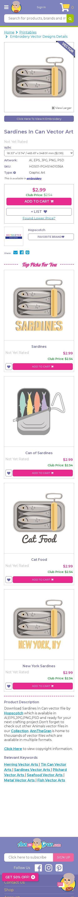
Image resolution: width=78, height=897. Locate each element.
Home (9, 32)
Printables (27, 32)
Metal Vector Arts (20, 780)
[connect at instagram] (48, 870)
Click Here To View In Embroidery (39, 118)
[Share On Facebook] (22, 253)
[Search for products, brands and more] (70, 18)
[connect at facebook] (38, 870)
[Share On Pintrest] (27, 253)
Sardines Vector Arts (32, 770)
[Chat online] (66, 883)
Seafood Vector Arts (45, 775)
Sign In (41, 7)
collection (19, 731)
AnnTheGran (40, 731)
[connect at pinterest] (59, 870)
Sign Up (63, 857)
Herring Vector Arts (21, 764)
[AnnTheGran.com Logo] (16, 7)
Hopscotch (13, 713)
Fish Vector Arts (51, 780)
